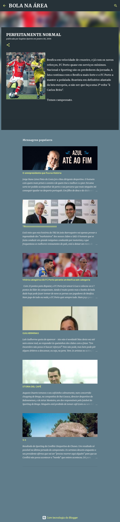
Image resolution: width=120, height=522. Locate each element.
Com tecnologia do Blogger (62, 517)
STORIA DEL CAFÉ (31, 386)
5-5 (24, 440)
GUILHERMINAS (30, 333)
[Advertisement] (45, 488)
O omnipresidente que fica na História (41, 173)
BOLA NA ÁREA (28, 6)
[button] (8, 45)
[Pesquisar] (52, 5)
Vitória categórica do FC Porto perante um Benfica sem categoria (56, 280)
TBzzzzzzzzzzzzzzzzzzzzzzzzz (39, 226)
